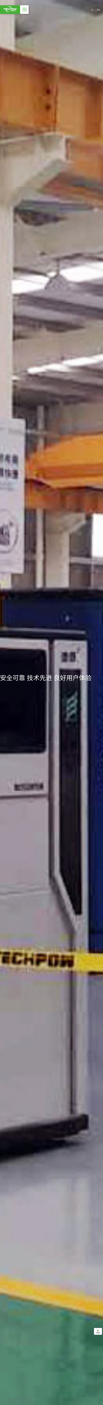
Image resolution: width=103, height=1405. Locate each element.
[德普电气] (10, 9)
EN (98, 10)
